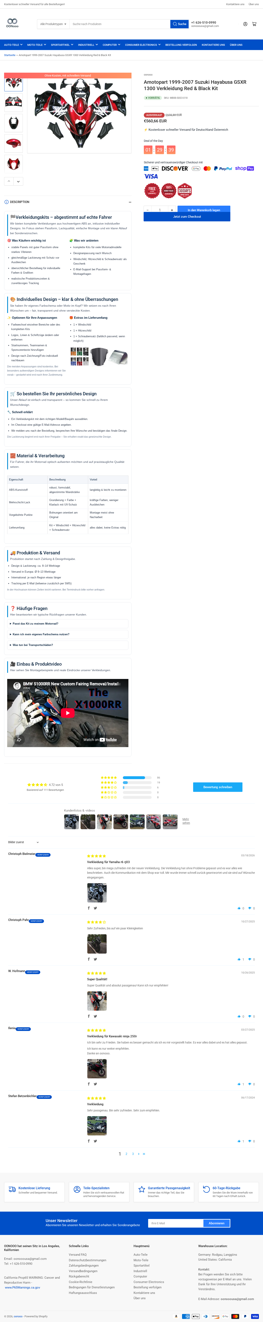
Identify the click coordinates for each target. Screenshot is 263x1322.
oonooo (148, 74)
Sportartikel (60, 44)
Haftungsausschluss (83, 1293)
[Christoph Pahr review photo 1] (97, 944)
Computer (110, 44)
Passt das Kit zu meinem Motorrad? (35, 623)
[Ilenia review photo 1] (97, 1069)
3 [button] (133, 1154)
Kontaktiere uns (235, 4)
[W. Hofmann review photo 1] (97, 1001)
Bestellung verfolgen (181, 44)
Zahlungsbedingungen (84, 1265)
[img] (96, 856)
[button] (109, 777)
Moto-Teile (35, 44)
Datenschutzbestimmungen (87, 1260)
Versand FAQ (78, 1255)
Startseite (9, 55)
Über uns (254, 4)
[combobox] (129, 24)
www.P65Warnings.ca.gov (22, 1287)
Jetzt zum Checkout (187, 221)
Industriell (86, 44)
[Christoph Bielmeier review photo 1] (97, 893)
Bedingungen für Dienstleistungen (92, 1287)
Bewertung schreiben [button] (217, 787)
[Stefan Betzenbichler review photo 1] (97, 1126)
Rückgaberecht (79, 1276)
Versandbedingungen (83, 1271)
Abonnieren (216, 1223)
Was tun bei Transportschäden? (33, 645)
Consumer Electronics (141, 44)
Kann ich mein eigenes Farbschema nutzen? (41, 634)
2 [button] (126, 1154)
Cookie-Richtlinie (80, 1282)
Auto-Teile (11, 44)
